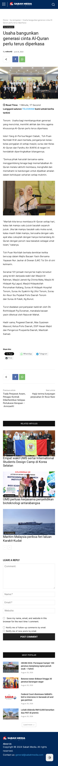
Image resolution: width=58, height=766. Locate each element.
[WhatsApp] (22, 59)
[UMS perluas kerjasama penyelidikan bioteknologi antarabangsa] (29, 485)
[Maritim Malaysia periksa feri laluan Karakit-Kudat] (29, 522)
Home (5, 20)
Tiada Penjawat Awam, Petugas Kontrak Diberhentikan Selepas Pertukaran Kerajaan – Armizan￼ (14, 400)
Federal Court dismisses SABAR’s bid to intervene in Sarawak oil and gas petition (37, 697)
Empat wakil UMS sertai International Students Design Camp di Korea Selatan (28, 461)
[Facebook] (15, 59)
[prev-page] (5, 547)
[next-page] (9, 547)
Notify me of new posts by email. (21, 631)
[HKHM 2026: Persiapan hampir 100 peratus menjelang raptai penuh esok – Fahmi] (11, 667)
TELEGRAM (28, 108)
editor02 (8, 51)
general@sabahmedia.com (29, 754)
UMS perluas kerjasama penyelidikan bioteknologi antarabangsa (28, 501)
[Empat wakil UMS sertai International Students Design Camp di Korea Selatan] (29, 443)
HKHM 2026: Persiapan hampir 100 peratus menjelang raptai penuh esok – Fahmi (37, 666)
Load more (27, 724)
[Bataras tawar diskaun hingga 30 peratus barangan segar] (11, 682)
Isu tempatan (15, 20)
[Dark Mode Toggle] (50, 758)
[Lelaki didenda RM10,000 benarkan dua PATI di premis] (11, 713)
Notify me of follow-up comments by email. (26, 627)
